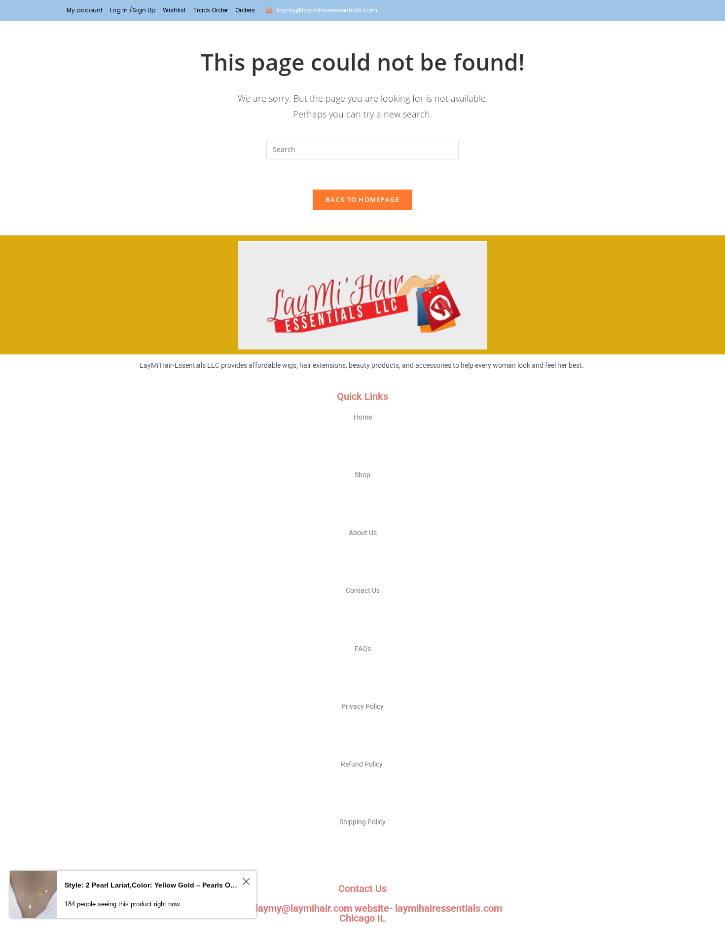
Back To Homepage (362, 199)
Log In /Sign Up (132, 10)
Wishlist (174, 10)
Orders (245, 10)
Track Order (210, 10)
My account (85, 10)
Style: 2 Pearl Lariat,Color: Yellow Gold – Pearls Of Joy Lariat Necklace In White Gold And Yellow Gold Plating (152, 885)
